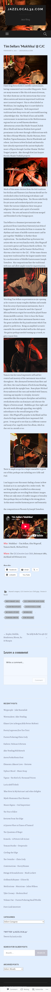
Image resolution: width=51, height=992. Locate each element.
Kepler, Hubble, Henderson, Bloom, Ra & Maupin (13, 637)
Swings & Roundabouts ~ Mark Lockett (20, 873)
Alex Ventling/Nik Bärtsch (14, 750)
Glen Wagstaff (14, 607)
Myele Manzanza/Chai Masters (16, 798)
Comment (39, 680)
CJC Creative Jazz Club (34, 601)
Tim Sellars (28, 618)
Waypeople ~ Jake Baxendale (15, 710)
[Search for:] (25, 953)
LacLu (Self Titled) (11, 784)
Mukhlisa (28, 612)
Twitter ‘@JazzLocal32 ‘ (16, 932)
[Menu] (7, 34)
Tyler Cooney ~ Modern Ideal (15, 893)
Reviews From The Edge (13, 818)
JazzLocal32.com (25, 9)
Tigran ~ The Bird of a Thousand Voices (20, 777)
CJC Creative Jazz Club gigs (30, 591)
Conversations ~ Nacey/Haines (16, 866)
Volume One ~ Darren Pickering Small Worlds (22, 900)
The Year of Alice (10, 811)
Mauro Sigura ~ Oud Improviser (17, 805)
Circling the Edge (11, 852)
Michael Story (12, 612)
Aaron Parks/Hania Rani (13, 757)
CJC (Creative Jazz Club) (23, 553)
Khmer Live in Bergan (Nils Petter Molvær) (21, 723)
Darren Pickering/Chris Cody (16, 737)
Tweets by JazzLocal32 (13, 936)
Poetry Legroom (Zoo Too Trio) (16, 730)
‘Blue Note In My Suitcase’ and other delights (22, 791)
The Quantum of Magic (13, 832)
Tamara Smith (12, 618)
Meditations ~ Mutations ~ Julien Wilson (21, 886)
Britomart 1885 (12, 601)
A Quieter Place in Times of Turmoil (18, 825)
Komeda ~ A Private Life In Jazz (16, 839)
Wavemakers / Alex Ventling (15, 716)
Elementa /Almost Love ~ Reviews (17, 764)
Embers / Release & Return (15, 744)
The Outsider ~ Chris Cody (15, 859)
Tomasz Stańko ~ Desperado (15, 845)
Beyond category (14, 591)
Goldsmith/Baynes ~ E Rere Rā (16, 879)
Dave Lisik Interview (12, 907)
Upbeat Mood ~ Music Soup (15, 771)
